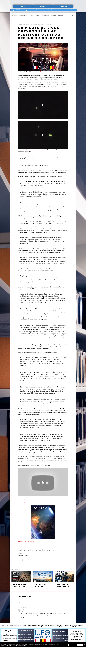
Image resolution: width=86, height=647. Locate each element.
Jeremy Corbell (46, 550)
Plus (66, 15)
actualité (20, 553)
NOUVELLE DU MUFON (23, 555)
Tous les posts (14, 15)
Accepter (80, 644)
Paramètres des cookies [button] (62, 644)
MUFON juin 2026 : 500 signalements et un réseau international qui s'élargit (42, 585)
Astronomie (60, 15)
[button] (72, 15)
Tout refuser (72, 644)
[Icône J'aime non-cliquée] (22, 618)
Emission (31, 15)
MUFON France (26, 550)
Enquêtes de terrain (23, 15)
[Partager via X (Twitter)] (22, 560)
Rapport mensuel (45, 15)
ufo (32, 550)
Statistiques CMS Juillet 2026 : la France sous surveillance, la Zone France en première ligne (21, 585)
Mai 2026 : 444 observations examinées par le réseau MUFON (64, 585)
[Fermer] (84, 644)
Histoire (37, 15)
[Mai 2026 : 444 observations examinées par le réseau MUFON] (64, 576)
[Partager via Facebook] (18, 560)
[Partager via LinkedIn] (25, 560)
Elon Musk (53, 15)
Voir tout (72, 568)
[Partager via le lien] (28, 560)
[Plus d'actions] (67, 24)
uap (40, 550)
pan (36, 550)
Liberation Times (55, 550)
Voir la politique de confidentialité (19, 645)
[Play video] (43, 105)
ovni (20, 550)
